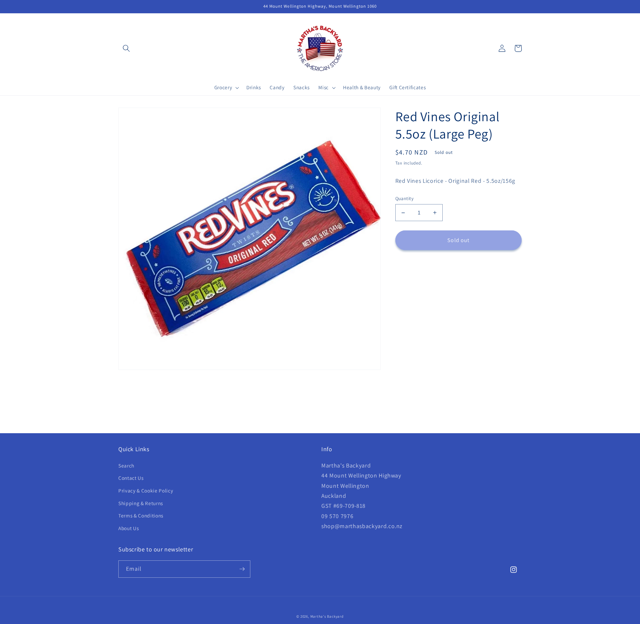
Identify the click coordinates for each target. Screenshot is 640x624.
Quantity (404, 198)
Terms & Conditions (140, 515)
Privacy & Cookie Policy (145, 490)
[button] (126, 48)
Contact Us (131, 477)
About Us (128, 528)
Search (126, 465)
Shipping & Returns (140, 503)
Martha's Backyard (327, 616)
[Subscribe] (242, 569)
